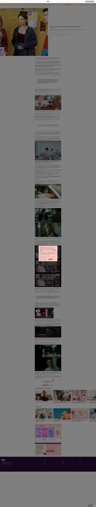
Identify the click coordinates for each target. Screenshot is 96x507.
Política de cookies (44, 257)
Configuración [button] (41, 259)
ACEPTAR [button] (50, 259)
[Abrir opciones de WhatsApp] (94, 505)
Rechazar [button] (45, 259)
